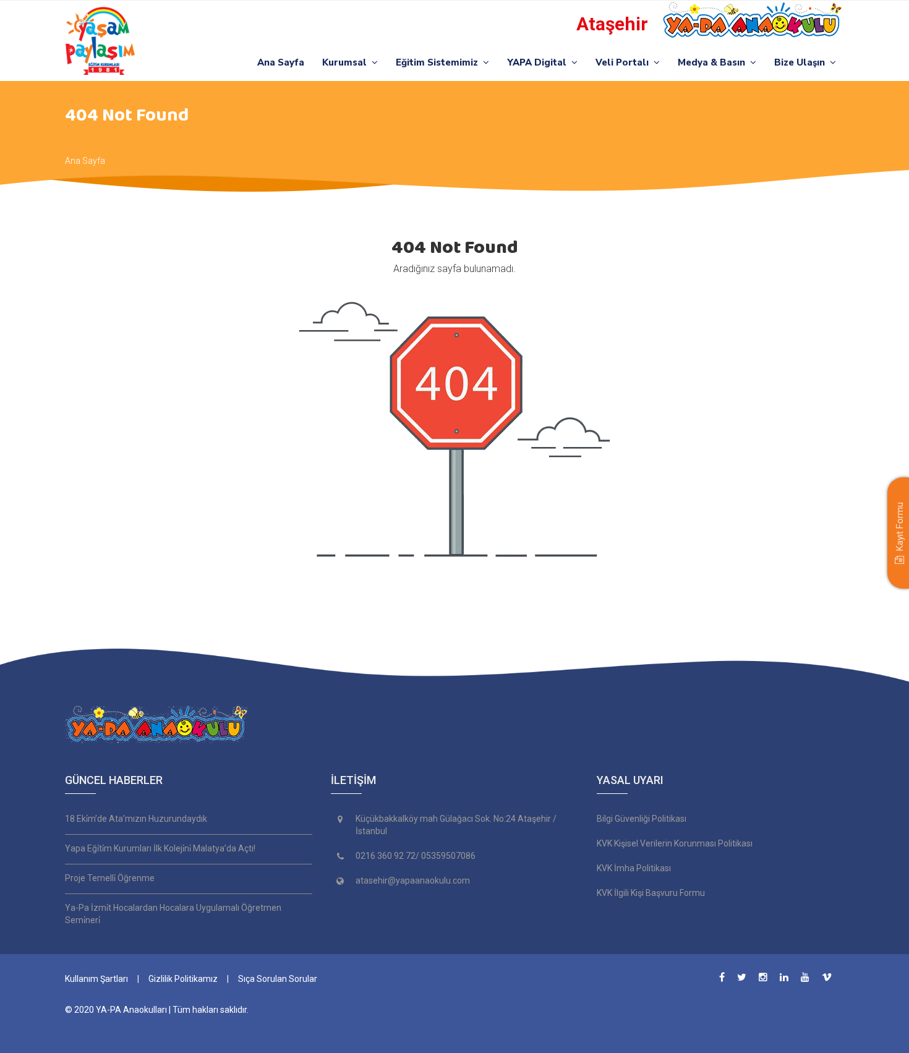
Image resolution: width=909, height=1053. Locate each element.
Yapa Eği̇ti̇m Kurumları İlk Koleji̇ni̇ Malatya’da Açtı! (160, 848)
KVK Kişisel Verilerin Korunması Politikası (675, 843)
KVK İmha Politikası (634, 868)
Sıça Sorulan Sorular (277, 979)
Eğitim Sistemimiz (439, 62)
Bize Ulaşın (802, 62)
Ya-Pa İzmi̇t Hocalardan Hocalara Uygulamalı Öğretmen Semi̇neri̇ (173, 914)
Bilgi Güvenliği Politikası (641, 819)
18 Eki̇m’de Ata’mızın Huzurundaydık (136, 819)
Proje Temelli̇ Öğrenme (110, 878)
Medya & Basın (714, 62)
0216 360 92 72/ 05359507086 (416, 856)
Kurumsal (347, 62)
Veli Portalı (624, 62)
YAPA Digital (539, 62)
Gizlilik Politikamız (183, 979)
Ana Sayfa (280, 62)
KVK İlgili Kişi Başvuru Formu (651, 893)
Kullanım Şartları (96, 979)
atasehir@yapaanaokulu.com (413, 880)
